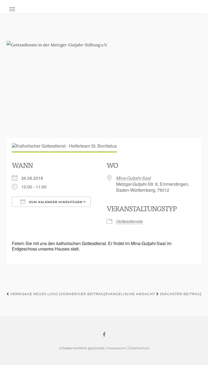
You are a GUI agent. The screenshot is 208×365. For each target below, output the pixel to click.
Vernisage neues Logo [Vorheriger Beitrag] (57, 294)
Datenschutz (138, 348)
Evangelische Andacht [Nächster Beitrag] (153, 294)
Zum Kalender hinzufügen (55, 202)
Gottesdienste (129, 221)
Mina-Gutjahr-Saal (133, 178)
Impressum (116, 348)
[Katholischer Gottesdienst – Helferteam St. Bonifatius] (104, 86)
